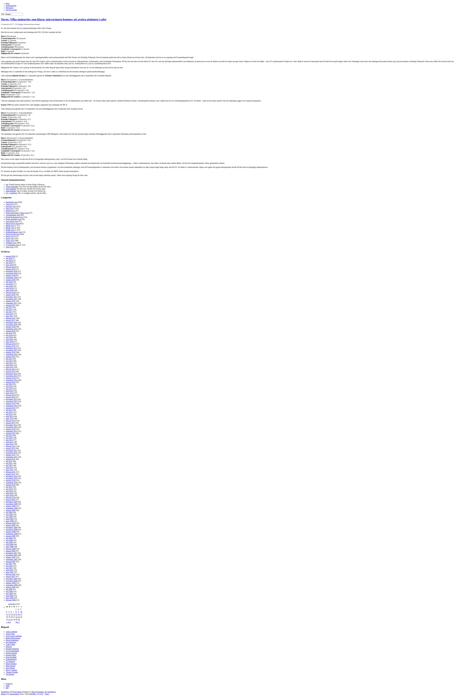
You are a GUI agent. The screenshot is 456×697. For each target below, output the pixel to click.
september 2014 (12, 380)
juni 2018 (9, 284)
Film (7, 209)
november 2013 (11, 401)
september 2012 (12, 431)
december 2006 (11, 579)
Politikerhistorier (12, 232)
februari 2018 (11, 293)
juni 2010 (9, 489)
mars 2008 (10, 547)
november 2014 (11, 376)
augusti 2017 (10, 305)
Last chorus (10, 221)
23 (19, 617)
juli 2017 (9, 308)
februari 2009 (11, 523)
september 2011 (11, 457)
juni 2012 (9, 438)
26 (9, 620)
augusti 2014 (10, 382)
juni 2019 (9, 261)
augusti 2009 (10, 510)
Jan (7, 185)
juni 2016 (9, 335)
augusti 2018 (10, 280)
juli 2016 (9, 333)
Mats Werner (10, 666)
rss (16, 202)
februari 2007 (11, 574)
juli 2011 (9, 461)
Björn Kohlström (12, 640)
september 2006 (12, 585)
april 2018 (9, 288)
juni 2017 (9, 310)
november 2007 (11, 555)
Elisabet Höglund (12, 649)
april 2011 (9, 468)
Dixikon (9, 647)
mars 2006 (10, 598)
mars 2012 (10, 444)
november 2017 (11, 299)
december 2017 (11, 297)
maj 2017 (9, 312)
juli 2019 (9, 258)
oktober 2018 (11, 275)
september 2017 (12, 303)
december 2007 (11, 553)
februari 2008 (11, 549)
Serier (8, 238)
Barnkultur (10, 202)
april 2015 (9, 365)
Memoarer (9, 8)
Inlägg (3, 694)
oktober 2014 (11, 378)
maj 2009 (9, 517)
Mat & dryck (10, 224)
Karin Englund (11, 653)
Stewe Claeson (11, 670)
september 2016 (12, 329)
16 (19, 614)
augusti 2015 (10, 357)
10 (21, 612)
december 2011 (11, 451)
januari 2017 (10, 320)
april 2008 (9, 545)
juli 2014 (9, 384)
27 (12, 620)
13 (12, 614)
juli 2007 (9, 564)
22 (16, 617)
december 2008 (11, 527)
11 (7, 614)
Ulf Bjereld (10, 674)
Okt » (18, 622)
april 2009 (9, 519)
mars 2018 (10, 290)
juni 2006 (9, 591)
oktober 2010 (11, 480)
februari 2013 (11, 421)
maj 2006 (9, 594)
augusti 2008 (10, 536)
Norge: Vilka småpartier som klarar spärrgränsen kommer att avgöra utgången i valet (53, 19)
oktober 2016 (11, 327)
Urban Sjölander (12, 187)
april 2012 (9, 442)
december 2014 (11, 374)
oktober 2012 (11, 429)
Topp (47, 694)
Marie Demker (11, 664)
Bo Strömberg (11, 642)
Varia (8, 247)
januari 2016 (10, 346)
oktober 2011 (11, 455)
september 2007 (12, 559)
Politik (20, 24)
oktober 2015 (11, 352)
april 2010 (9, 493)
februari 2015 (11, 369)
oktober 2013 (11, 404)
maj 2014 (9, 389)
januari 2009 (10, 525)
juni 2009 (9, 515)
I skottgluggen (11, 215)
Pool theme (17, 692)
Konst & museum (12, 217)
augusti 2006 (10, 587)
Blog (7, 3)
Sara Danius (10, 668)
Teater (8, 241)
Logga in (9, 684)
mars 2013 (10, 419)
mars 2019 (10, 265)
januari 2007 (10, 577)
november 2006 (11, 581)
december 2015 (11, 348)
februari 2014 (11, 395)
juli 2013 (9, 410)
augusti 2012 (10, 433)
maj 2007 (9, 568)
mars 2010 (10, 495)
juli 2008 (9, 538)
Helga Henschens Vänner (15, 213)
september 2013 (12, 406)
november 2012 (11, 427)
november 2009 (11, 504)
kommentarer (14, 694)
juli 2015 (9, 359)
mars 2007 (10, 572)
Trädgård (9, 243)
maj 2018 (9, 286)
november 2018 (11, 273)
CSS (41, 694)
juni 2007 (9, 566)
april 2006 (9, 596)
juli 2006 (9, 589)
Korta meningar (11, 219)
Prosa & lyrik (11, 234)
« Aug (8, 622)
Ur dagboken (11, 245)
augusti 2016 (10, 331)
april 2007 (9, 570)
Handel (8, 211)
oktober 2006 (11, 583)
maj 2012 (9, 440)
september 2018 (12, 278)
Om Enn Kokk (11, 10)
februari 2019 (11, 267)
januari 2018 (10, 295)
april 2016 (9, 340)
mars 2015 (10, 367)
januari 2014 (10, 397)
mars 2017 (10, 316)
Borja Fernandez (37, 692)
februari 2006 (11, 600)
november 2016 (11, 325)
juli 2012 (9, 436)
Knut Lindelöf (11, 657)
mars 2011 (9, 470)
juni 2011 (9, 463)
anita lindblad (11, 189)
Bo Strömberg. (50, 692)
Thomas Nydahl (12, 672)
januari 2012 (10, 448)
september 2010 (12, 483)
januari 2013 (10, 423)
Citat (7, 204)
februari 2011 (11, 472)
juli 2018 (9, 282)
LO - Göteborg (11, 193)
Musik (8, 228)
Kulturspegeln (11, 6)
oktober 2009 (11, 506)
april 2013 (9, 416)
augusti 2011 (10, 459)
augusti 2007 (10, 562)
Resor (8, 236)
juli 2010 (9, 487)
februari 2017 (11, 318)
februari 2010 (11, 498)
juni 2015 (9, 361)
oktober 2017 (11, 301)
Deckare (9, 206)
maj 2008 (9, 542)
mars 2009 (10, 521)
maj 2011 (9, 466)
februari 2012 (11, 446)
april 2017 (9, 314)
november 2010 (11, 478)
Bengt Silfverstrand (13, 638)
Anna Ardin (10, 634)
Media (8, 226)
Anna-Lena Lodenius (14, 636)
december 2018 (11, 271)
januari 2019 (10, 269)
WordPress (5, 692)
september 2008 (12, 534)
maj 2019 (9, 263)
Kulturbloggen (11, 659)
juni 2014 (9, 387)
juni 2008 (9, 540)
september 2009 (12, 508)
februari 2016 (11, 344)
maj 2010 (9, 491)
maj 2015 (9, 363)
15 (16, 614)
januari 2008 (10, 551)
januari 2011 (10, 474)
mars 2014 (10, 393)
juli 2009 (9, 512)
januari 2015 (10, 372)
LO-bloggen (10, 662)
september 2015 (12, 354)
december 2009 (11, 502)
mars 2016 (10, 342)
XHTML (32, 694)
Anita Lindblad (11, 632)
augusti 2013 (10, 408)
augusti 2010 (10, 485)
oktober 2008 (11, 532)
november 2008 (11, 530)
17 (21, 614)
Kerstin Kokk (11, 655)
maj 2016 (9, 337)
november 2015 (11, 350)
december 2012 (11, 425)
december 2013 (11, 399)
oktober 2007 (11, 557)
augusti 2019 (10, 256)
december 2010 (11, 476)
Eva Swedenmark (12, 651)
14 (14, 614)
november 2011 (11, 453)
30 (19, 620)
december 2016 (11, 322)
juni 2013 (9, 412)
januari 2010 (10, 500)
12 (9, 614)
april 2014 (9, 391)
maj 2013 (9, 414)
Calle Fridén (10, 645)
